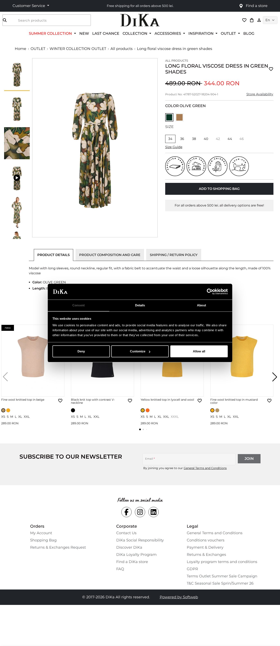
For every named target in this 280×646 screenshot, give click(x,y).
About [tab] (201, 305)
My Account (41, 533)
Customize (137, 351)
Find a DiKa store (132, 561)
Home (20, 48)
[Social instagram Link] (140, 512)
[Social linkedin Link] (153, 512)
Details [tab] (140, 305)
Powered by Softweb (179, 597)
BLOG (248, 33)
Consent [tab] (78, 305)
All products (121, 48)
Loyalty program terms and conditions (222, 561)
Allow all (199, 351)
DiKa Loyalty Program (136, 554)
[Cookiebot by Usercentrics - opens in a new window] (210, 292)
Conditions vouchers (205, 540)
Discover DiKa (129, 547)
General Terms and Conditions (205, 468)
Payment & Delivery (205, 547)
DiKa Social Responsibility (140, 540)
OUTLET (38, 48)
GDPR (192, 569)
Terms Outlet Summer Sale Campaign (222, 576)
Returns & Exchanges (206, 554)
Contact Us (126, 533)
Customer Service (29, 5)
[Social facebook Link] (126, 512)
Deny (81, 351)
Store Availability (259, 94)
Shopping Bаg (43, 540)
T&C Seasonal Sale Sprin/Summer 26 (220, 583)
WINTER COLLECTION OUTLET (78, 48)
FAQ (120, 569)
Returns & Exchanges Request (58, 547)
